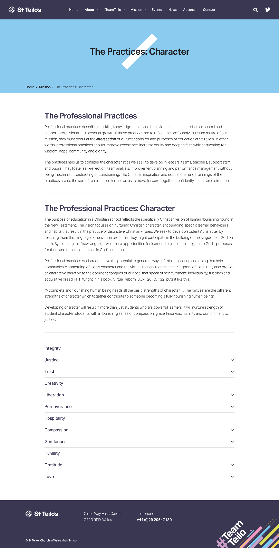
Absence (189, 10)
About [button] (89, 10)
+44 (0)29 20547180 (154, 519)
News (173, 10)
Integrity (53, 348)
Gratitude (53, 465)
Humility (52, 453)
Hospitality (55, 418)
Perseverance (58, 406)
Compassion (56, 430)
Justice (52, 360)
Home (73, 10)
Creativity (54, 383)
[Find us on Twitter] (267, 10)
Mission (45, 87)
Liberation (54, 395)
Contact (209, 10)
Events (157, 10)
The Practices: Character (74, 87)
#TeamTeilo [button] (112, 10)
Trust (49, 371)
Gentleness (56, 441)
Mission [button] (136, 10)
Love (49, 476)
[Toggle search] (255, 9)
